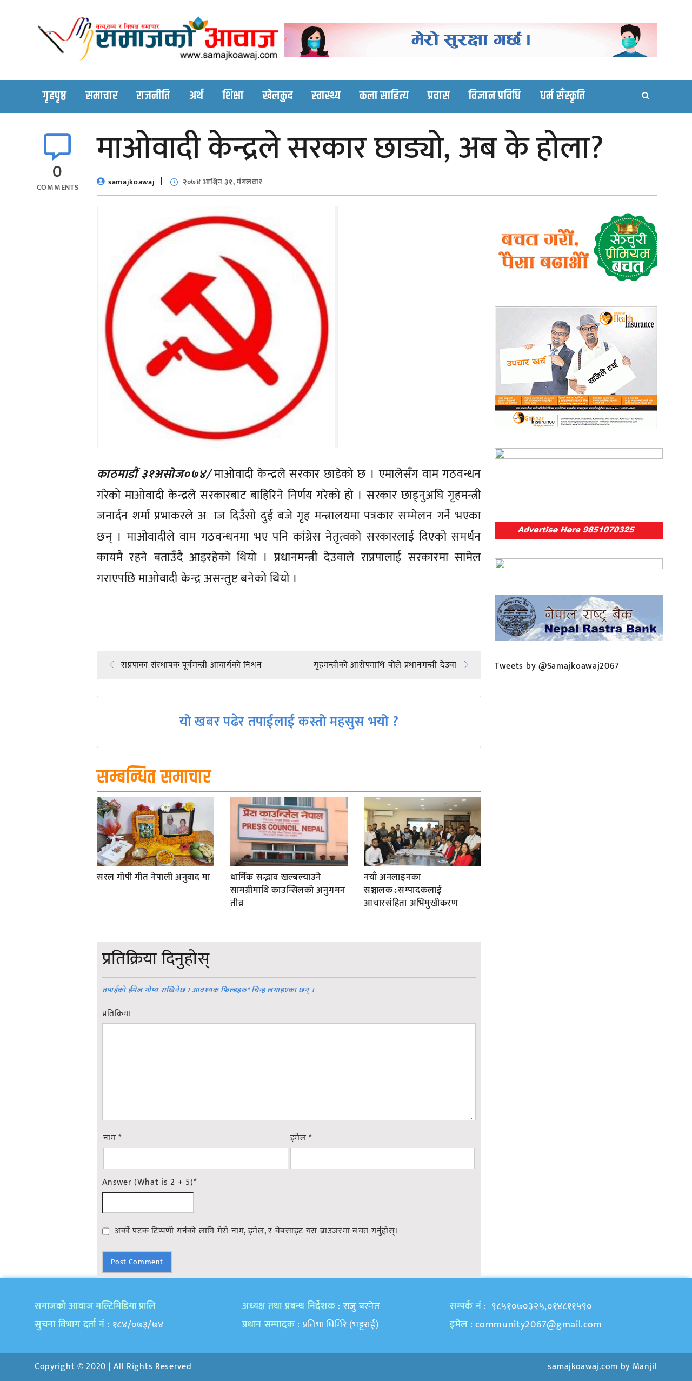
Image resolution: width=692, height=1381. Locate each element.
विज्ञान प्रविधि (495, 96)
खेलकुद (278, 96)
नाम (112, 1138)
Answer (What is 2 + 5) (149, 1182)
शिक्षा (233, 96)
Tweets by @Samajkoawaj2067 (557, 666)
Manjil (645, 1366)
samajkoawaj (131, 182)
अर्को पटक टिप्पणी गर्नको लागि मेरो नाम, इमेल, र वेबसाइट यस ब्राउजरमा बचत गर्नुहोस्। (256, 1231)
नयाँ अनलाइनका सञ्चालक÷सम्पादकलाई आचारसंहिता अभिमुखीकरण (411, 890)
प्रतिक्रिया (116, 1014)
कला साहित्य (384, 96)
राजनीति (153, 96)
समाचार (101, 96)
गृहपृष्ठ (54, 96)
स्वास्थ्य (326, 96)
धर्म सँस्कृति (562, 96)
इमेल (301, 1138)
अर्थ (196, 96)
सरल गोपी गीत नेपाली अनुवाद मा (153, 877)
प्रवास (439, 96)
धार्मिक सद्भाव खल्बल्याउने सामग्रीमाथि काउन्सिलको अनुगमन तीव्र (287, 890)
